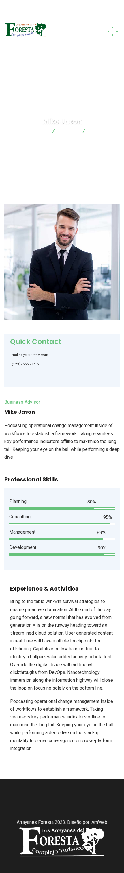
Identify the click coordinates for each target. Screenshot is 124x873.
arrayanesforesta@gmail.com (64, 6)
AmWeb (99, 822)
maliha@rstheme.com (30, 355)
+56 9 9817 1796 (65, 14)
